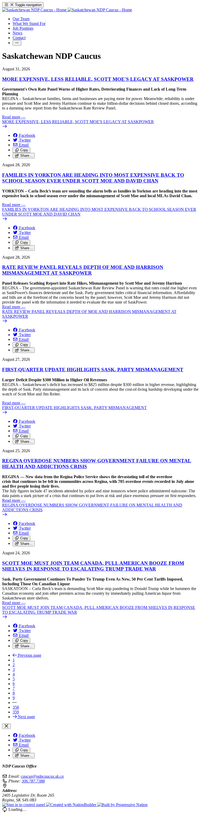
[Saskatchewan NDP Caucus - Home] (67, 10)
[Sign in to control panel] (24, 804)
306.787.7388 (33, 781)
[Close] (6, 726)
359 (16, 712)
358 (16, 707)
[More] (17, 43)
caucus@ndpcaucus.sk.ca (42, 776)
